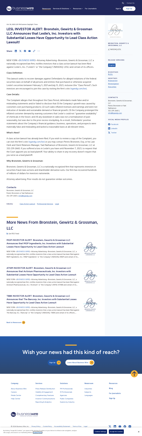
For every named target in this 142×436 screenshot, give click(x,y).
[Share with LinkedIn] (15, 51)
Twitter (114, 133)
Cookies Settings (100, 431)
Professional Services (45, 204)
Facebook (114, 124)
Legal (57, 204)
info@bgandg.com (25, 196)
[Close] (138, 432)
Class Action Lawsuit (27, 204)
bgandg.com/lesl (79, 88)
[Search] (123, 3)
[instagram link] (130, 426)
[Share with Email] (29, 51)
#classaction (112, 81)
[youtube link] (120, 426)
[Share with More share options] (38, 51)
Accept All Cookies (116, 431)
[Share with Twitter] (20, 51)
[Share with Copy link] (34, 51)
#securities (112, 87)
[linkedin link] (115, 426)
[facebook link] (125, 426)
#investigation (113, 84)
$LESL (110, 74)
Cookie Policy (37, 432)
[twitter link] (110, 426)
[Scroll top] (134, 373)
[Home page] (20, 8)
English (112, 65)
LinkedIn (114, 128)
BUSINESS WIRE (27, 60)
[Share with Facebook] (25, 51)
